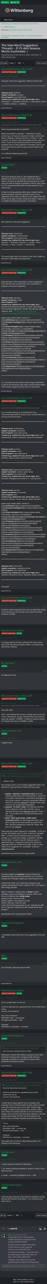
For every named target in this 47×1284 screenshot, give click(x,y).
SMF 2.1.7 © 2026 (18, 1281)
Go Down (4, 63)
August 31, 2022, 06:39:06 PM (9, 738)
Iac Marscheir (7, 164)
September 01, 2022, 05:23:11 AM (10, 771)
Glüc (3, 955)
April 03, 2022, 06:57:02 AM (8, 405)
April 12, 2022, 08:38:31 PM (8, 670)
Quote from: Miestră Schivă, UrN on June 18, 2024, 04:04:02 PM (22, 1085)
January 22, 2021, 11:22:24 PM (9, 172)
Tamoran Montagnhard (12, 923)
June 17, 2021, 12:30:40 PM (8, 217)
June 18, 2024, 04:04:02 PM (8, 998)
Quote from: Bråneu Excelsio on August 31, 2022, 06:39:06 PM (21, 776)
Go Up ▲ (31, 1279)
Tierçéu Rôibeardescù (11, 1185)
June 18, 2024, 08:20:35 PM (8, 1160)
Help (14, 1279)
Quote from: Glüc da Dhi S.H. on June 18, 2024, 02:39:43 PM (21, 1048)
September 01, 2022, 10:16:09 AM (10, 870)
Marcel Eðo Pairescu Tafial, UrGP (20, 30)
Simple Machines (29, 1281)
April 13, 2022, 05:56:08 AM (8, 703)
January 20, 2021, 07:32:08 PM (9, 76)
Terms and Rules (22, 1279)
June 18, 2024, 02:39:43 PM (8, 963)
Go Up (3, 1215)
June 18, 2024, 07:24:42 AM (8, 930)
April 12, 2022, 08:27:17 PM (8, 638)
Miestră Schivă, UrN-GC (12, 630)
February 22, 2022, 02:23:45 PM (10, 277)
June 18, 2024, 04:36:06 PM (8, 1043)
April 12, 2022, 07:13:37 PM (8, 605)
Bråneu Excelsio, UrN (11, 730)
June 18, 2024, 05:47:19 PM (8, 1080)
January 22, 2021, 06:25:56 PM (9, 122)
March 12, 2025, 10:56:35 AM (9, 1192)
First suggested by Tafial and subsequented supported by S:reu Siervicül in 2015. (21, 312)
